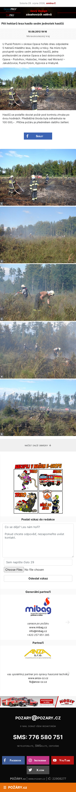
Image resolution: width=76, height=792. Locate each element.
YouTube (64, 760)
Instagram (40, 760)
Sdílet (39, 136)
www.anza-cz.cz (38, 678)
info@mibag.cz (38, 631)
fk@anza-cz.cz (38, 681)
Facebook (15, 760)
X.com (40, 770)
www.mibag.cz (38, 627)
